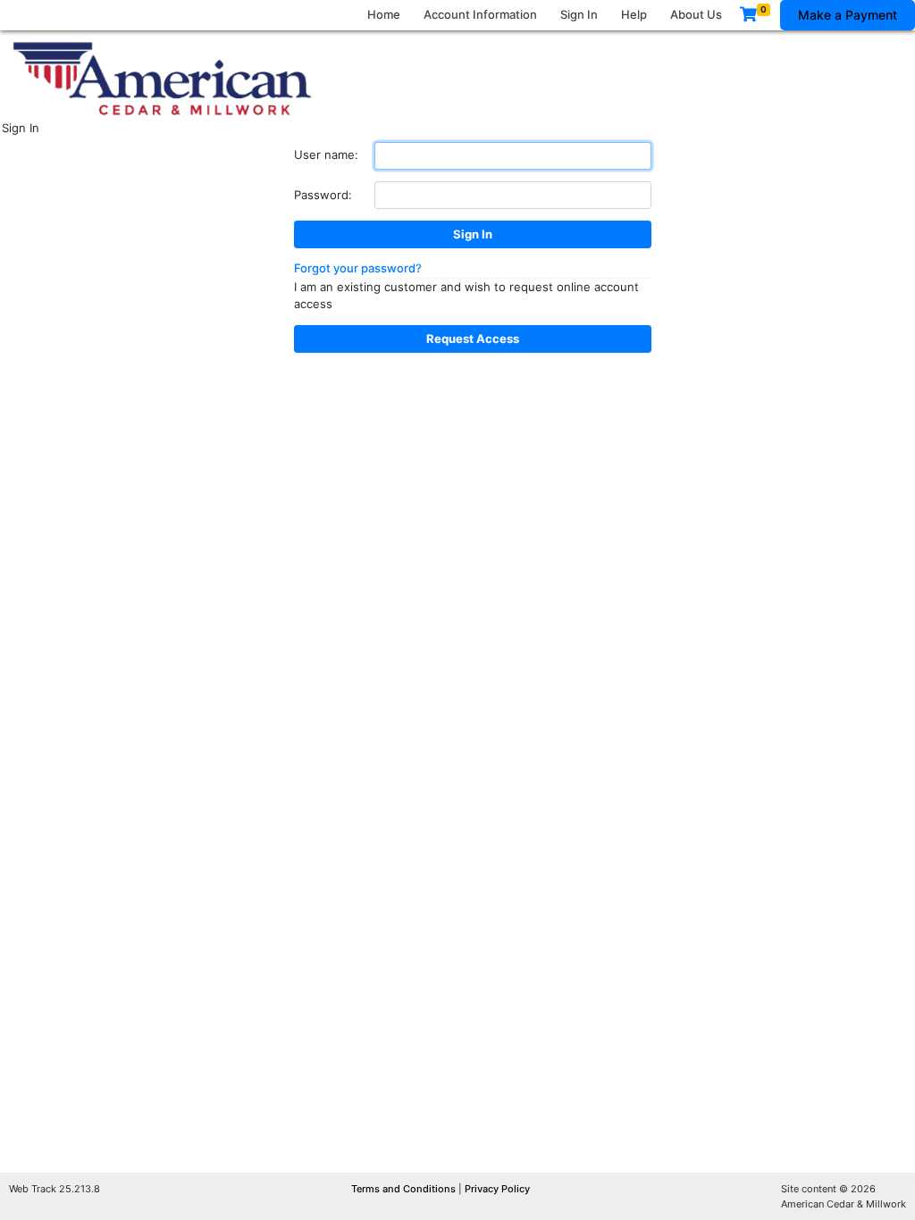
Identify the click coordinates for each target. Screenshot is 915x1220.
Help (634, 14)
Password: (323, 195)
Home (383, 14)
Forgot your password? (358, 268)
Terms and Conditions (404, 1188)
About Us (696, 14)
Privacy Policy (497, 1188)
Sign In (579, 14)
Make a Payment (847, 14)
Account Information (480, 14)
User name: (326, 154)
